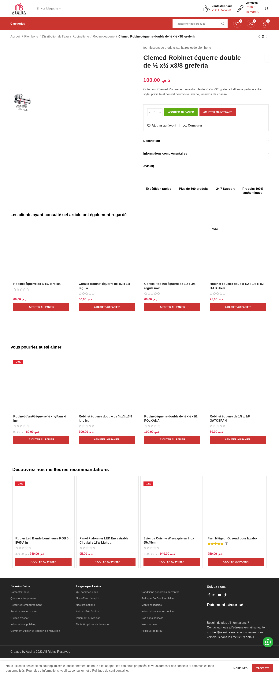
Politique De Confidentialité (157, 551)
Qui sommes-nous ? (88, 544)
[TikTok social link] (225, 548)
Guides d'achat (19, 570)
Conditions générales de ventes (160, 544)
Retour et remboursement (26, 557)
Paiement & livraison (88, 570)
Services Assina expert (24, 563)
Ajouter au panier (181, 112)
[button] (41, 307)
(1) (226, 492)
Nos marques (149, 576)
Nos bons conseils (152, 570)
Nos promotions (85, 557)
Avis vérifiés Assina (87, 563)
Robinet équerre (104, 36)
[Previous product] (259, 37)
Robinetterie (81, 36)
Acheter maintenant (217, 112)
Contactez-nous (19, 544)
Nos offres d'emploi (87, 551)
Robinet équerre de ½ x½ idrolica (37, 232)
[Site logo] (18, 8)
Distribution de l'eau (55, 36)
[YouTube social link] (219, 548)
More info (240, 668)
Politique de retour (152, 583)
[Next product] (267, 37)
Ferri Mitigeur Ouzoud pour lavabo (232, 486)
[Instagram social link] (213, 548)
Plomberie (31, 36)
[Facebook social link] (209, 548)
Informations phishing (23, 576)
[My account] (266, 8)
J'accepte (263, 668)
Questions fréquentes (23, 551)
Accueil (15, 36)
